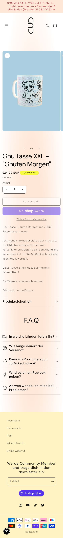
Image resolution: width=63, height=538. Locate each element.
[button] (6, 25)
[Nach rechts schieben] (39, 148)
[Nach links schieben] (24, 148)
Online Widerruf (16, 450)
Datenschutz (14, 428)
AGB (9, 435)
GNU (35, 532)
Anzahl (6, 182)
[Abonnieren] (52, 481)
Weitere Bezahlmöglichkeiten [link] (31, 219)
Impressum (13, 420)
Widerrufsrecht (15, 443)
